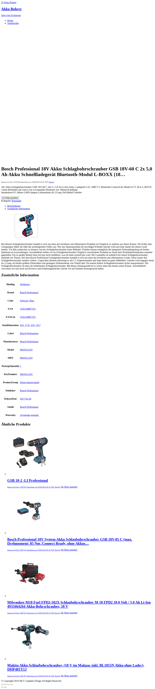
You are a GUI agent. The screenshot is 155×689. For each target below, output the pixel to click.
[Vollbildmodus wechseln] (8, 684)
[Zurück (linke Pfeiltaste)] (2, 687)
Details (51, 182)
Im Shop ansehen (10, 198)
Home (10, 20)
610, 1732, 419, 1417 (30, 325)
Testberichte (13, 23)
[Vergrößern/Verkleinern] (11, 684)
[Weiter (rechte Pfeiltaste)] (5, 687)
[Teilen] (5, 684)
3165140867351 (28, 309)
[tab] (80, 206)
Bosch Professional (29, 292)
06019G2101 (26, 349)
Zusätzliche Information (18, 208)
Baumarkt (16, 200)
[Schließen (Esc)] (2, 684)
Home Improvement (29, 382)
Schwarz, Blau (27, 300)
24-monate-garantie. (29, 415)
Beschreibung (13, 206)
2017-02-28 (25, 398)
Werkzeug (25, 284)
